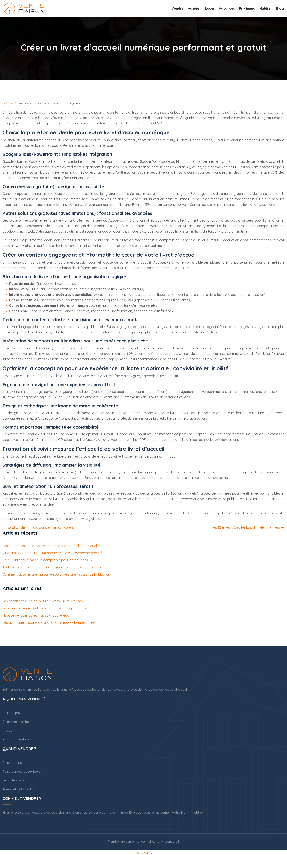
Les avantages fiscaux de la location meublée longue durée (49, 622)
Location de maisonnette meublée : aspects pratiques (44, 608)
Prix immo (247, 8)
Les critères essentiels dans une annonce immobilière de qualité (52, 546)
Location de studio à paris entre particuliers (40, 527)
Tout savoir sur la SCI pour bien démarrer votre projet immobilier (52, 567)
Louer (210, 8)
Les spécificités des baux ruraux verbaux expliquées (43, 601)
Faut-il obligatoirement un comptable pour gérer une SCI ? (47, 560)
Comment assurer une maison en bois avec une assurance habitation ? (57, 574)
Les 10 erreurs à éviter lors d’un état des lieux (246, 527)
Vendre (178, 8)
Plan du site (143, 852)
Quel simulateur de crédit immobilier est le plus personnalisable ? (52, 553)
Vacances (227, 8)
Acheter (194, 8)
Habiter (265, 8)
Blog (280, 8)
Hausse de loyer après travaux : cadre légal (36, 615)
